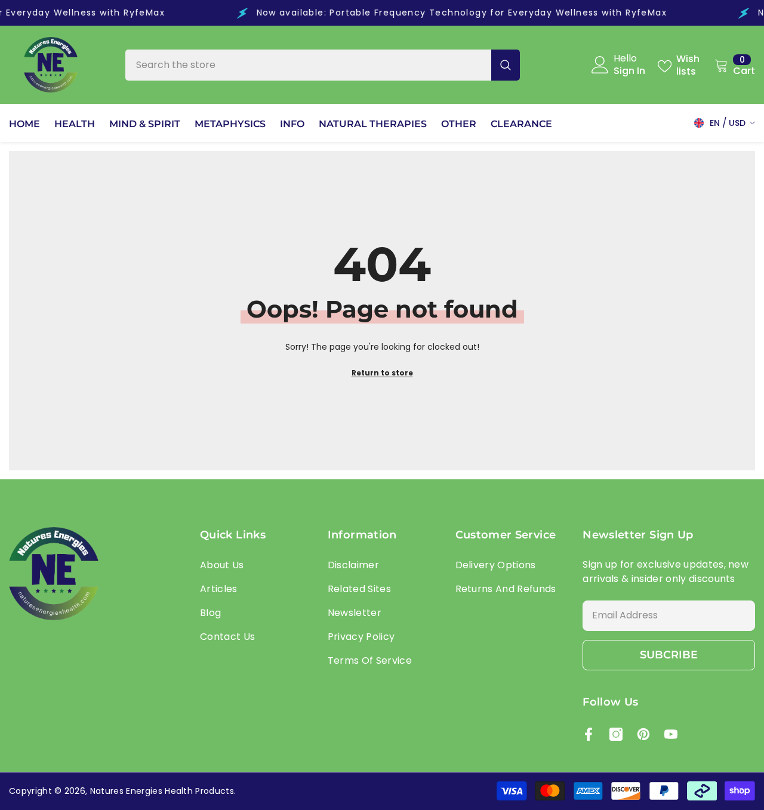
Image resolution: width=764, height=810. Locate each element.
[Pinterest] (643, 734)
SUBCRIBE (669, 654)
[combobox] (308, 65)
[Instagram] (616, 734)
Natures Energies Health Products (162, 791)
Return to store (382, 373)
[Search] (322, 65)
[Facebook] (588, 734)
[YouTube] (671, 734)
